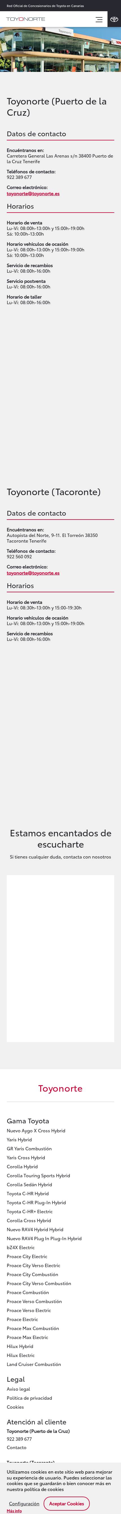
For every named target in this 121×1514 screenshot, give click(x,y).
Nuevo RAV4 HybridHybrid (35, 1229)
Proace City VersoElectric (33, 1265)
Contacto (16, 1447)
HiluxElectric (21, 1355)
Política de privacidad (29, 1397)
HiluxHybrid (20, 1346)
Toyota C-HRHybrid (28, 1193)
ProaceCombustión (28, 1292)
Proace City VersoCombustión (39, 1283)
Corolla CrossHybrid (29, 1220)
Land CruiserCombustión (34, 1364)
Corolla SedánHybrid (29, 1184)
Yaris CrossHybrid (26, 1157)
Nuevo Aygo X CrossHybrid (36, 1130)
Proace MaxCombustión (33, 1328)
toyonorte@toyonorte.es (33, 193)
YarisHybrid (19, 1139)
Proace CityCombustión (32, 1274)
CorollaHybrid (22, 1166)
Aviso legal (18, 1388)
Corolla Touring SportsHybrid (38, 1175)
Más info (14, 1510)
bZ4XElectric (21, 1247)
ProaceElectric (22, 1319)
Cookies (15, 1406)
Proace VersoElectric (29, 1310)
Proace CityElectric (27, 1256)
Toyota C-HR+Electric (30, 1211)
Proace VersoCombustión (34, 1301)
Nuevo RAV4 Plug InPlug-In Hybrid (44, 1238)
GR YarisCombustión (29, 1148)
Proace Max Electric (27, 1337)
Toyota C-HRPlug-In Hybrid (36, 1202)
